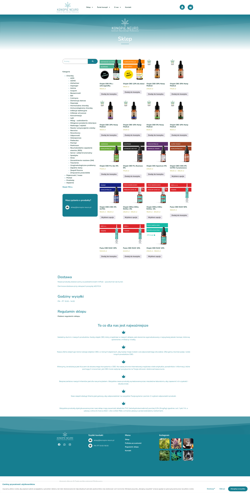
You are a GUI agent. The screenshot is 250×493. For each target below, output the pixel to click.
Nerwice (74, 130)
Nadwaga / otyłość (78, 125)
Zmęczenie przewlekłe (80, 173)
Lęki (72, 118)
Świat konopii (102, 7)
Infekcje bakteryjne (78, 111)
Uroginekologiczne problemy (83, 165)
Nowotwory (75, 133)
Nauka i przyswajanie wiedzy (82, 128)
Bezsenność (75, 93)
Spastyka (74, 155)
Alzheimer (74, 83)
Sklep (88, 7)
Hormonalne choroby (79, 106)
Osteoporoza (75, 138)
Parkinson (74, 145)
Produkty (70, 180)
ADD (72, 78)
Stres (72, 158)
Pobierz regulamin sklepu (69, 316)
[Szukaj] (93, 61)
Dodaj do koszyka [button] (109, 94)
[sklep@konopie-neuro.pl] (90, 440)
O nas (116, 7)
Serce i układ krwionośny (81, 153)
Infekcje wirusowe (78, 113)
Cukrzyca (74, 98)
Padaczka (74, 140)
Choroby (70, 76)
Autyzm (73, 91)
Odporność (75, 135)
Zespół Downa (76, 170)
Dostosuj (210, 489)
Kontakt (128, 7)
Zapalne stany (76, 168)
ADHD (73, 81)
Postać (69, 178)
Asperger (74, 86)
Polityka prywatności (133, 443)
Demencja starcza (78, 101)
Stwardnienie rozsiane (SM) (82, 160)
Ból (71, 96)
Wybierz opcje (178, 176)
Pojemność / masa (74, 175)
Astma (73, 88)
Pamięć (73, 143)
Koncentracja (76, 116)
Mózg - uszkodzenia (79, 121)
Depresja (74, 103)
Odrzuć (222, 489)
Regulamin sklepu (132, 447)
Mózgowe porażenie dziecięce (83, 123)
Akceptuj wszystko (238, 489)
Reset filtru (67, 187)
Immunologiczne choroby (81, 108)
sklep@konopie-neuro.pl (104, 440)
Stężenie (70, 183)
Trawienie (74, 163)
